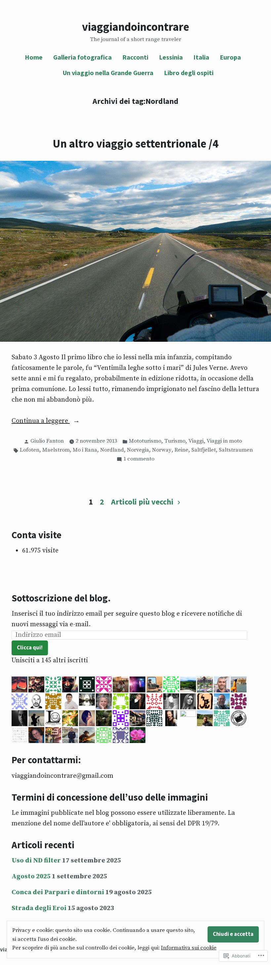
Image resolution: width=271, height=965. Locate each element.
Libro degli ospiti (188, 72)
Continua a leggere (41, 421)
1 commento (138, 459)
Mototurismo (145, 441)
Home (34, 57)
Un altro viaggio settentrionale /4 (135, 143)
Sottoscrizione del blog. (61, 598)
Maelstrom (56, 450)
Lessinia (171, 57)
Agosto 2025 (31, 876)
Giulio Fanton (47, 441)
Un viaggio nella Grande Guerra (108, 72)
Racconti (135, 57)
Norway (162, 450)
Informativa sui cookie (188, 947)
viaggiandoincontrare (135, 27)
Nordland (112, 450)
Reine (181, 450)
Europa (230, 57)
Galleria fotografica (82, 57)
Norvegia (138, 450)
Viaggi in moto (224, 441)
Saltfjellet (203, 450)
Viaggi (196, 441)
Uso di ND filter (36, 860)
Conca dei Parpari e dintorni (58, 892)
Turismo (174, 441)
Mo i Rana (85, 450)
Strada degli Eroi (39, 908)
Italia (201, 57)
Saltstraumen (236, 450)
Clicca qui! (30, 647)
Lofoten (29, 450)
